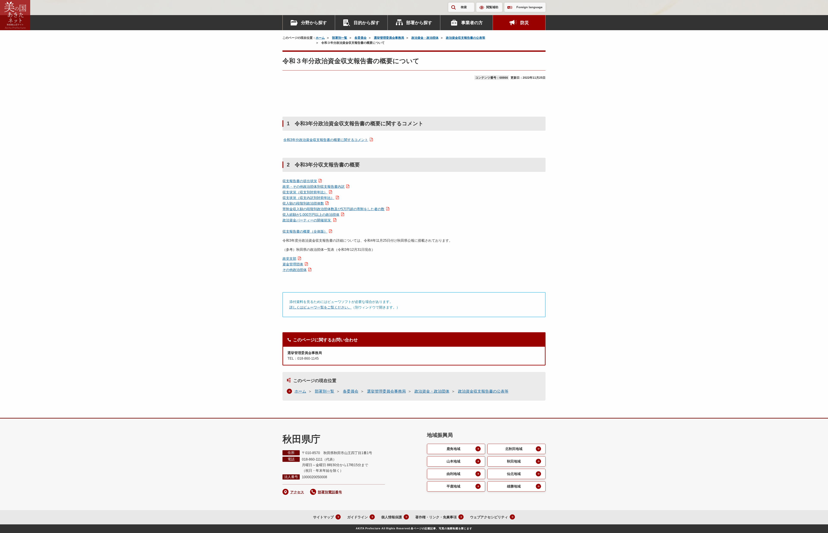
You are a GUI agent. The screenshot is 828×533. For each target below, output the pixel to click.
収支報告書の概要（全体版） (304, 231)
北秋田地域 (513, 449)
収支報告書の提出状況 (299, 181)
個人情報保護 (391, 517)
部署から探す (419, 22)
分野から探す (314, 22)
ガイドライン (357, 517)
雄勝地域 (514, 486)
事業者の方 (472, 22)
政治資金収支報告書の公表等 (465, 37)
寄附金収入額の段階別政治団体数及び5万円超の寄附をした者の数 (333, 209)
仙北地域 (514, 474)
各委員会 (360, 37)
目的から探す (367, 22)
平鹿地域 (453, 486)
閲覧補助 (492, 7)
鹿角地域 (453, 449)
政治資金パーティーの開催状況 (307, 220)
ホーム (320, 37)
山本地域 (453, 461)
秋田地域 (514, 461)
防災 (524, 22)
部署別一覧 (339, 37)
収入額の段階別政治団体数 (303, 203)
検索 (464, 7)
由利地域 (453, 474)
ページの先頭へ (816, 524)
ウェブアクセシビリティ (489, 517)
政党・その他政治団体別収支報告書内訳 (313, 186)
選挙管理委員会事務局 (389, 37)
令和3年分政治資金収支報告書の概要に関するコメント (325, 140)
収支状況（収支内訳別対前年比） (308, 198)
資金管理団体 (292, 264)
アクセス (297, 492)
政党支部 (289, 258)
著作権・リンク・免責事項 (436, 517)
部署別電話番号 (330, 492)
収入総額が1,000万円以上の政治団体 (310, 214)
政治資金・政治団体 (425, 37)
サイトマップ (323, 517)
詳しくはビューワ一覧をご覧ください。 (320, 307)
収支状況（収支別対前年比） (304, 192)
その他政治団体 (294, 270)
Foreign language (529, 7)
